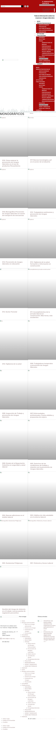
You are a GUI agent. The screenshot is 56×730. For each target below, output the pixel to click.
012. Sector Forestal (9, 312)
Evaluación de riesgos (46, 30)
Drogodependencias (48, 55)
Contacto (45, 3)
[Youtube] (28, 6)
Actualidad (40, 34)
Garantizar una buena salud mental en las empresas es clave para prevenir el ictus (49, 624)
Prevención (42, 32)
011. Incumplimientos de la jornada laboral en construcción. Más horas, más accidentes (41, 314)
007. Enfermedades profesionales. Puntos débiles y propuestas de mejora (42, 415)
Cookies (5, 722)
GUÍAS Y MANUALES (44, 60)
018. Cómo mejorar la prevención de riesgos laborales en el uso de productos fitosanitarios (11, 163)
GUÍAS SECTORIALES (44, 62)
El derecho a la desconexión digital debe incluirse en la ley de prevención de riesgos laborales (49, 635)
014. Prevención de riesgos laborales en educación (12, 263)
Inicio (38, 21)
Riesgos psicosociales (44, 23)
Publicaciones (41, 35)
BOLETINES (42, 39)
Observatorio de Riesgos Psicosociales (32, 645)
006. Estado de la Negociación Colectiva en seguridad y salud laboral (13, 465)
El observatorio (47, 1)
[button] (47, 5)
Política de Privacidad (9, 720)
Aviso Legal (6, 718)
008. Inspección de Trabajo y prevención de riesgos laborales (13, 415)
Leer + (45, 630)
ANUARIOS (42, 37)
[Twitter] (25, 6)
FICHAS (41, 41)
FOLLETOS (42, 57)
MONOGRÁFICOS (43, 58)
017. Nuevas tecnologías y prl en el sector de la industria (41, 161)
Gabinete (39, 64)
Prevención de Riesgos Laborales (32, 650)
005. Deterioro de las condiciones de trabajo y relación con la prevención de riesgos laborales (41, 466)
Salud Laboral (46, 51)
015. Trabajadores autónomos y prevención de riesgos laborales (42, 214)
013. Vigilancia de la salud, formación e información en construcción (40, 264)
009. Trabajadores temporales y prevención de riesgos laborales (41, 365)
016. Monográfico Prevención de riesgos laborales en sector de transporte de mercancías (13, 213)
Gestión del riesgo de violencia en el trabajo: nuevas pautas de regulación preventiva (14, 611)
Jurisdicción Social (48, 53)
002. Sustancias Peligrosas (12, 563)
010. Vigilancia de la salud (11, 364)
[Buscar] (22, 6)
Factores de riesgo (45, 28)
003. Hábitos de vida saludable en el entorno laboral (41, 516)
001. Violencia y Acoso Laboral (41, 563)
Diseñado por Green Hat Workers (45, 718)
